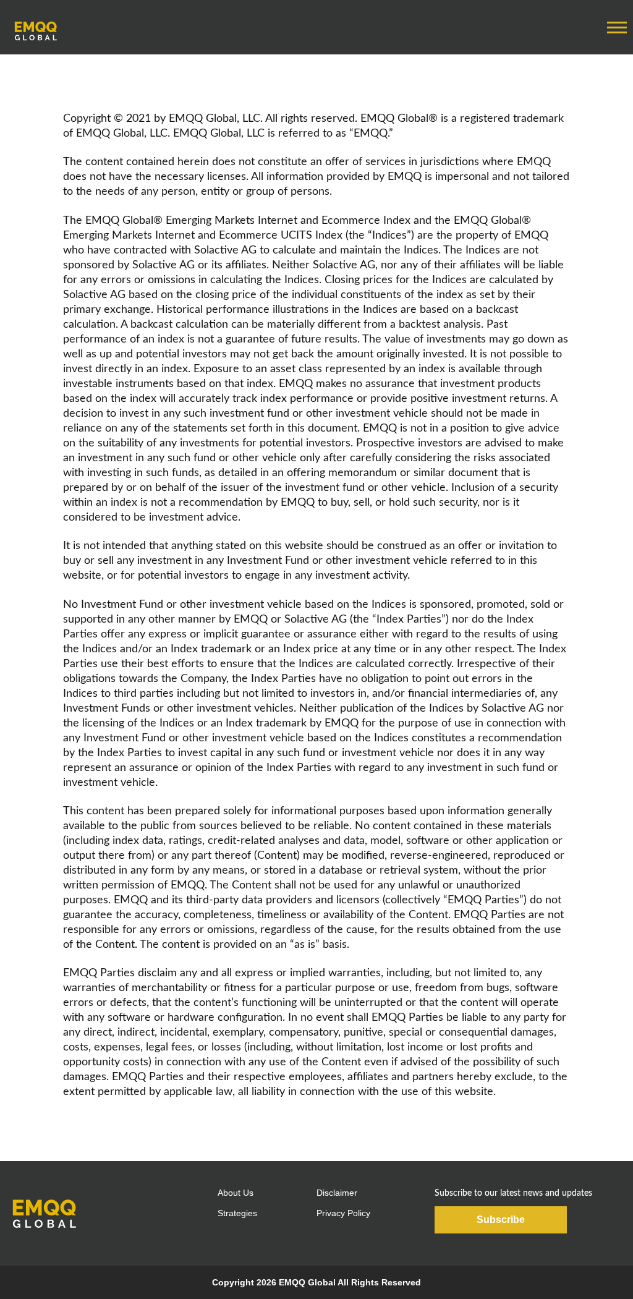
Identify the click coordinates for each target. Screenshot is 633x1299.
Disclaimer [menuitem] (336, 1193)
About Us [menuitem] (235, 1193)
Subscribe (501, 1219)
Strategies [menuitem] (237, 1213)
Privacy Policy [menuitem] (343, 1213)
